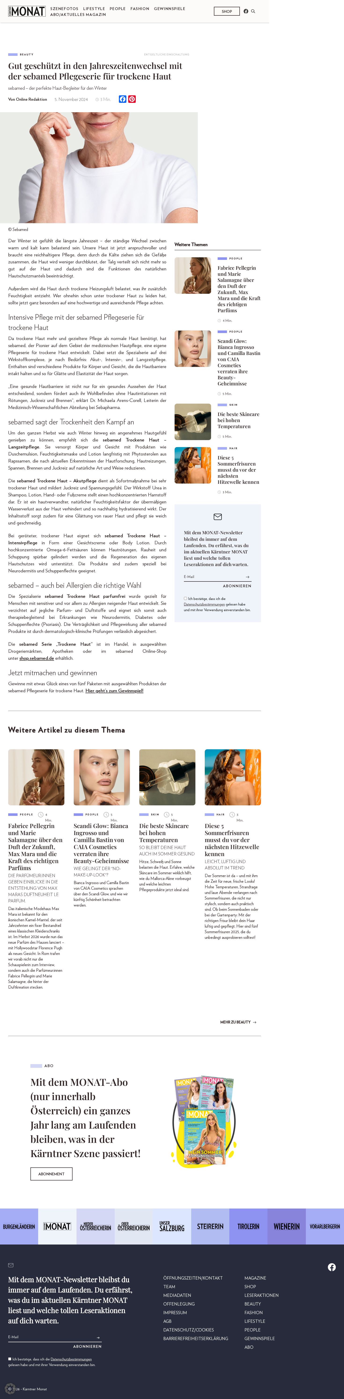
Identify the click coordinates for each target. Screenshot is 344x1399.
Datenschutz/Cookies (188, 1330)
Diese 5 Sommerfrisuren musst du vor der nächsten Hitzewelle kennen (238, 469)
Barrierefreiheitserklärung (195, 1339)
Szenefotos (64, 9)
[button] (10, 1388)
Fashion (140, 9)
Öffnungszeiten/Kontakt (193, 1278)
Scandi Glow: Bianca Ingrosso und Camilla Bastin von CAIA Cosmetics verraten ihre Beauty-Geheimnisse (239, 362)
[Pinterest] (132, 99)
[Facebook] (122, 99)
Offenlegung (179, 1304)
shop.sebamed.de (36, 658)
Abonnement (51, 1174)
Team (169, 1287)
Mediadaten (177, 1296)
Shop (227, 12)
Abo (249, 1347)
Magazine (255, 1278)
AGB (167, 1322)
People (118, 9)
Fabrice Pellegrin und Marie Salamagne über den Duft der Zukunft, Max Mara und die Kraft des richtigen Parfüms (239, 289)
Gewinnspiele (169, 9)
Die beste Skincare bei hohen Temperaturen (239, 420)
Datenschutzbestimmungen (204, 604)
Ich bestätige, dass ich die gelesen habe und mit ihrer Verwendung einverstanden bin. (217, 604)
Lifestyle (94, 9)
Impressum (175, 1313)
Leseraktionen (262, 1296)
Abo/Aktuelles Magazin (78, 15)
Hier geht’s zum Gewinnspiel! (114, 690)
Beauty (27, 54)
